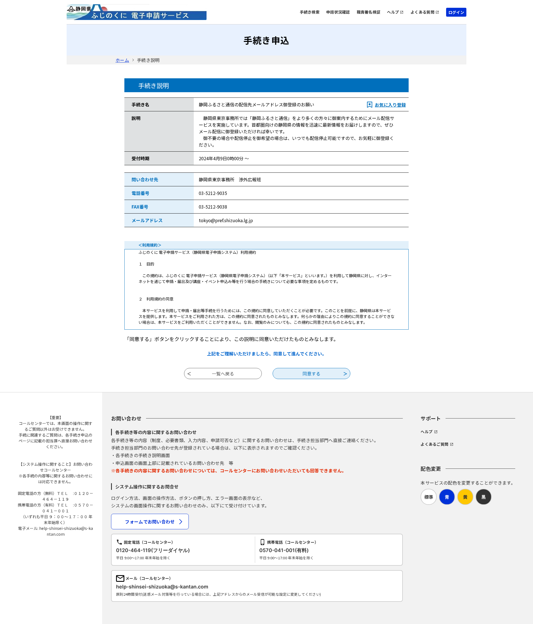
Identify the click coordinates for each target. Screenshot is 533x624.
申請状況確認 (338, 12)
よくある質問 (422, 12)
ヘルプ (393, 12)
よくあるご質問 (434, 444)
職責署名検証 (369, 12)
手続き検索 (310, 12)
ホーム (122, 60)
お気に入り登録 (390, 104)
